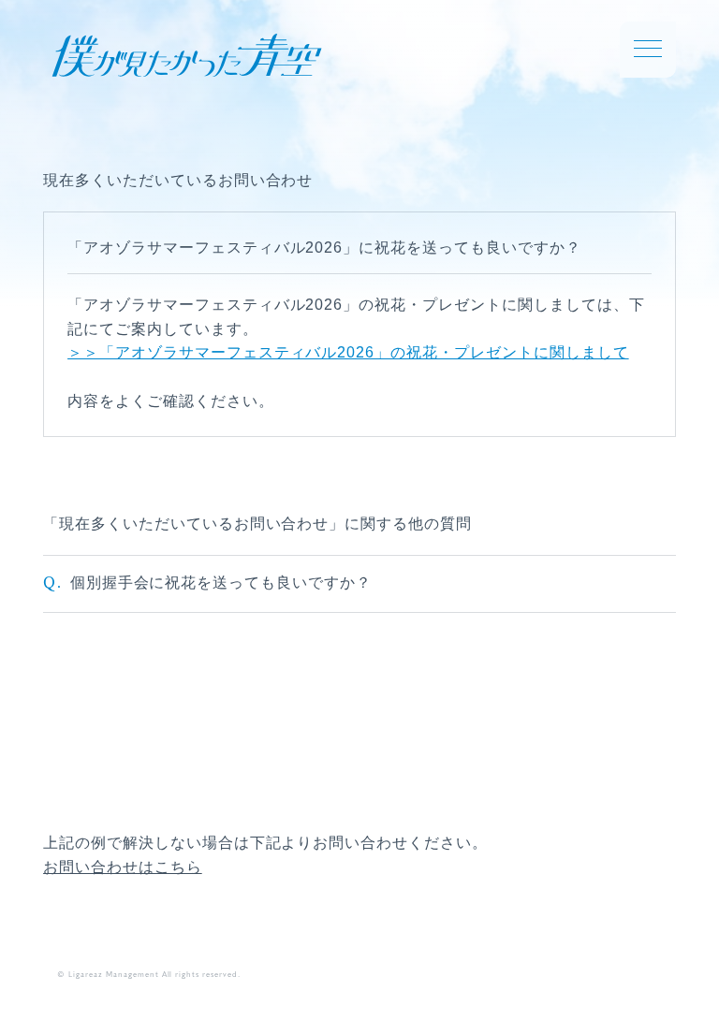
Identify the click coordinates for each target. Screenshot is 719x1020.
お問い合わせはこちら (122, 867)
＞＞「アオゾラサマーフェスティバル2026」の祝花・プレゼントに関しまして (348, 352)
